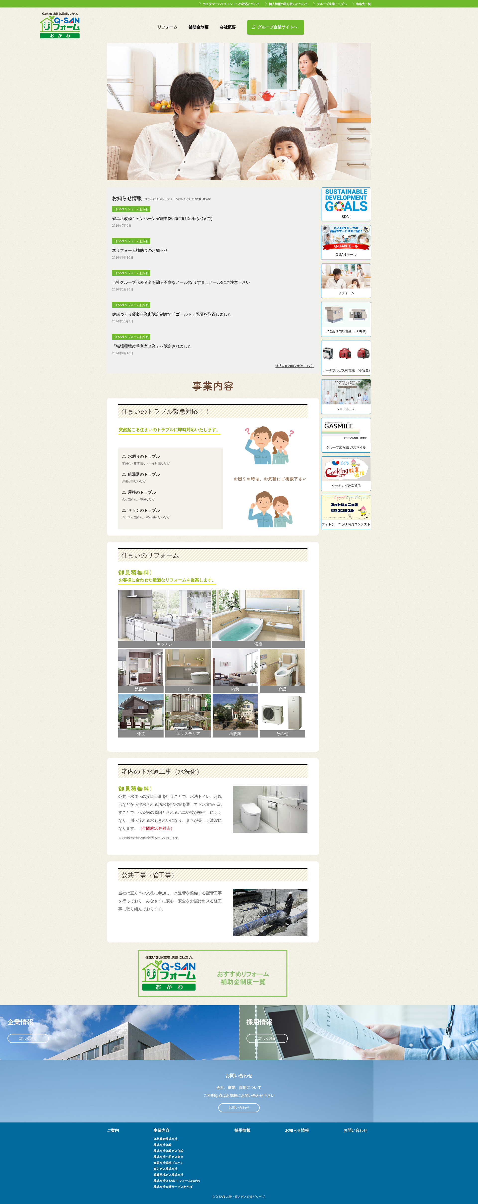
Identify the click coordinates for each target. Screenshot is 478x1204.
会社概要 (228, 27)
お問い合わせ (239, 1108)
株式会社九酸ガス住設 (168, 1151)
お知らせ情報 (297, 1130)
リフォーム (168, 27)
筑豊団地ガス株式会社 (168, 1175)
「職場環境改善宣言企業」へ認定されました (152, 346)
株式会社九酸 (163, 1145)
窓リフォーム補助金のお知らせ (140, 250)
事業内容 (162, 1130)
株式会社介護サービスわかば (173, 1187)
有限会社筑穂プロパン (168, 1163)
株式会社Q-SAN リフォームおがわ (177, 1181)
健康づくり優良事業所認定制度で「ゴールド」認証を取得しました (172, 314)
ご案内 (113, 1130)
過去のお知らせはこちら (294, 366)
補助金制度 (199, 27)
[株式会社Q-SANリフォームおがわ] (60, 36)
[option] (239, 111)
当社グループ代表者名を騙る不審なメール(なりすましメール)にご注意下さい (181, 282)
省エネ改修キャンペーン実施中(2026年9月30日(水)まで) (162, 218)
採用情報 (242, 1130)
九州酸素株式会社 (166, 1139)
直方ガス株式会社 (166, 1169)
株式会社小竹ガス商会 (168, 1157)
